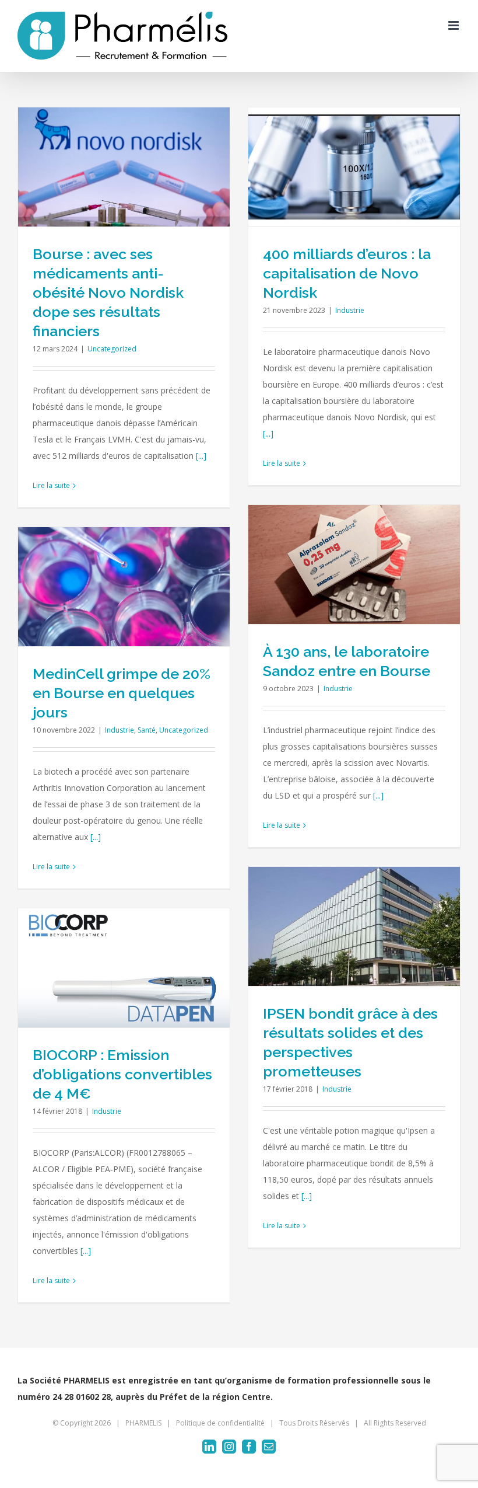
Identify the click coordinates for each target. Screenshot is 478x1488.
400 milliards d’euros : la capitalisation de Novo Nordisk (347, 273)
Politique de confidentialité (220, 1423)
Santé (147, 730)
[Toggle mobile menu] (454, 25)
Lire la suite (51, 485)
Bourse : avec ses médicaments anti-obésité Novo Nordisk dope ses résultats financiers (108, 292)
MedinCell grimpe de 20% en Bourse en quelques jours (121, 693)
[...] (201, 455)
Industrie (349, 310)
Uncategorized (111, 349)
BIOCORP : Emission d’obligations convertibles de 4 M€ (122, 1074)
